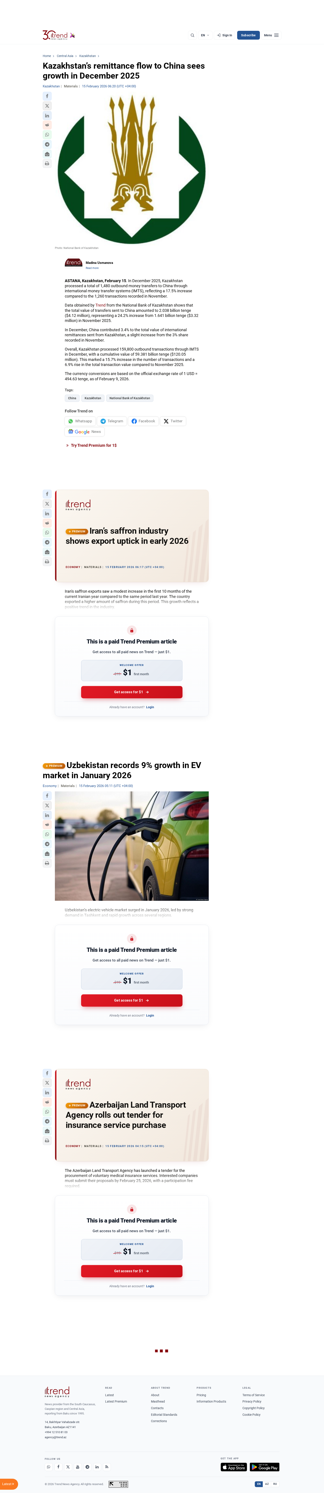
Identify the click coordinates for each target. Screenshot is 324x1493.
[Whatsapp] (49, 1467)
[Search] (192, 35)
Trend (100, 305)
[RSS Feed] (107, 1467)
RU (275, 1484)
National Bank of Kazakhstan (130, 398)
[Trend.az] (59, 35)
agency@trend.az (55, 1437)
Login (150, 707)
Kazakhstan (93, 398)
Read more (92, 268)
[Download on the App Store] (234, 1467)
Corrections (159, 1421)
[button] (47, 96)
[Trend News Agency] (57, 1391)
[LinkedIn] (97, 1467)
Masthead (158, 1401)
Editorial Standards (164, 1414)
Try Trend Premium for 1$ (93, 445)
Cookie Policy (251, 1414)
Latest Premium (116, 1401)
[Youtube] (78, 1467)
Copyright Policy (253, 1408)
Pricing (201, 1395)
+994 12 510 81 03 (56, 1432)
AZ (267, 1484)
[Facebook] (58, 1467)
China (72, 398)
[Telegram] (87, 1467)
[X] (68, 1467)
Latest (109, 1395)
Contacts (157, 1408)
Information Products (211, 1401)
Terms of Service (253, 1395)
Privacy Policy (251, 1401)
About (155, 1395)
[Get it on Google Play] (264, 1467)
